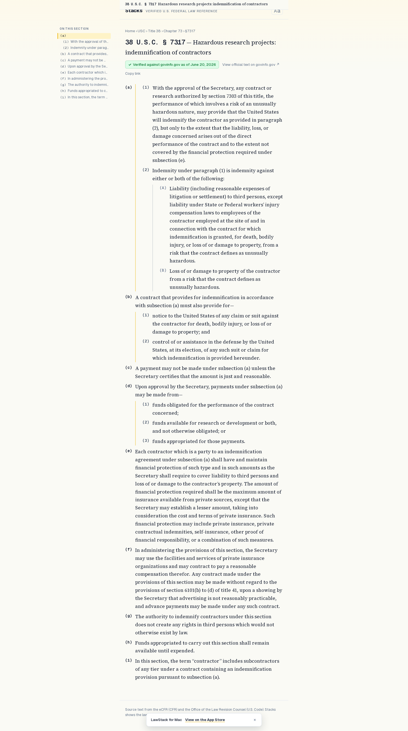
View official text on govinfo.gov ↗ (250, 64)
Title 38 (154, 31)
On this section (74, 29)
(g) (128, 615)
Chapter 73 (172, 31)
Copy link (133, 73)
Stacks (133, 10)
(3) (145, 440)
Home (130, 31)
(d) (128, 385)
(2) (145, 169)
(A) (163, 187)
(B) (163, 270)
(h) (128, 642)
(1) (145, 87)
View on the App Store (205, 719)
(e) (128, 450)
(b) (128, 296)
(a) (128, 87)
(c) (128, 367)
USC (141, 31)
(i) (128, 660)
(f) (128, 549)
